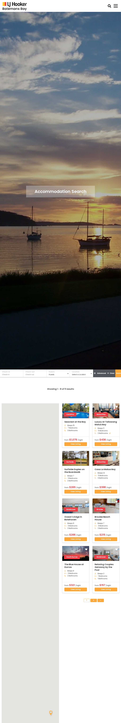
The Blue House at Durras (74, 566)
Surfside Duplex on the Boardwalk (74, 471)
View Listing (76, 444)
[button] (51, 713)
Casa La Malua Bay (105, 469)
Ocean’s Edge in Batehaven (73, 518)
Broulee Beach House (102, 518)
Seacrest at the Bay (75, 421)
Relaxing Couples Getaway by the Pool (104, 567)
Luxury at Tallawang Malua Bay (106, 423)
